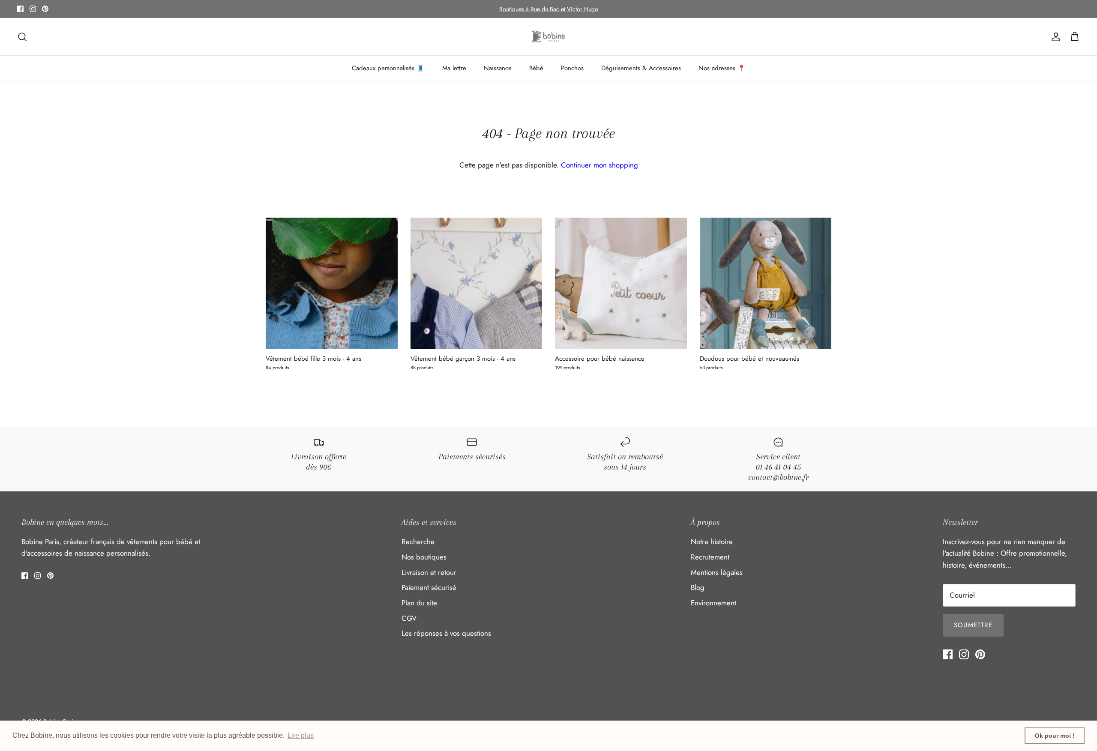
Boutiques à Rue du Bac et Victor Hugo (548, 9)
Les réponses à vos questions (446, 633)
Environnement (713, 603)
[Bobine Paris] (548, 37)
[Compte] (1054, 36)
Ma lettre (454, 68)
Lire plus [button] (301, 735)
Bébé (536, 68)
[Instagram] (33, 9)
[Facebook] (20, 9)
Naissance (498, 68)
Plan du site (419, 603)
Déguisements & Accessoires (641, 68)
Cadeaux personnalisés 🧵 (388, 68)
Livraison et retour (429, 572)
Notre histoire (712, 541)
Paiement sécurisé (429, 587)
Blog (697, 587)
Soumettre (973, 625)
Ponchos (572, 68)
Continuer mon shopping (599, 165)
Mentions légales (717, 572)
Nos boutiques (424, 557)
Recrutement (710, 557)
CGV (409, 618)
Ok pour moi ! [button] (1055, 735)
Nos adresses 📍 (722, 68)
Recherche (418, 541)
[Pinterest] (45, 9)
